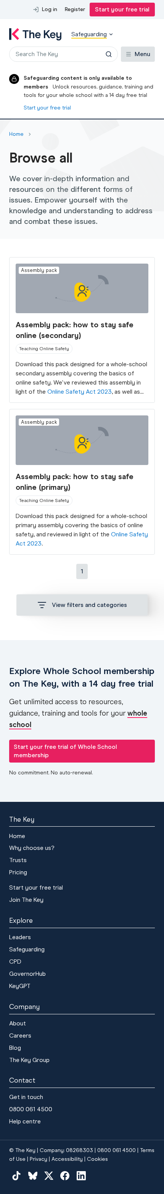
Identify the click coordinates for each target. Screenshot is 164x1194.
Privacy (38, 1159)
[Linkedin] (81, 1176)
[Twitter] (49, 1176)
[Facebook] (65, 1176)
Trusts (18, 860)
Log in (49, 9)
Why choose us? (32, 847)
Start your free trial (122, 9)
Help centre (25, 1121)
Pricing (18, 872)
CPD (15, 961)
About (17, 1023)
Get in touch (26, 1097)
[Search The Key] (108, 54)
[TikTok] (16, 1176)
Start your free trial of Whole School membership (65, 751)
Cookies (97, 1159)
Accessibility (67, 1159)
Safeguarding (27, 949)
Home (17, 836)
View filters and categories (89, 604)
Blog (15, 1047)
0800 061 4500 (30, 1109)
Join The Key (26, 899)
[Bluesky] (32, 1176)
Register (75, 9)
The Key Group (29, 1060)
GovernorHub (27, 973)
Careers (20, 1035)
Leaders (20, 937)
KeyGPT (20, 986)
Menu (142, 54)
